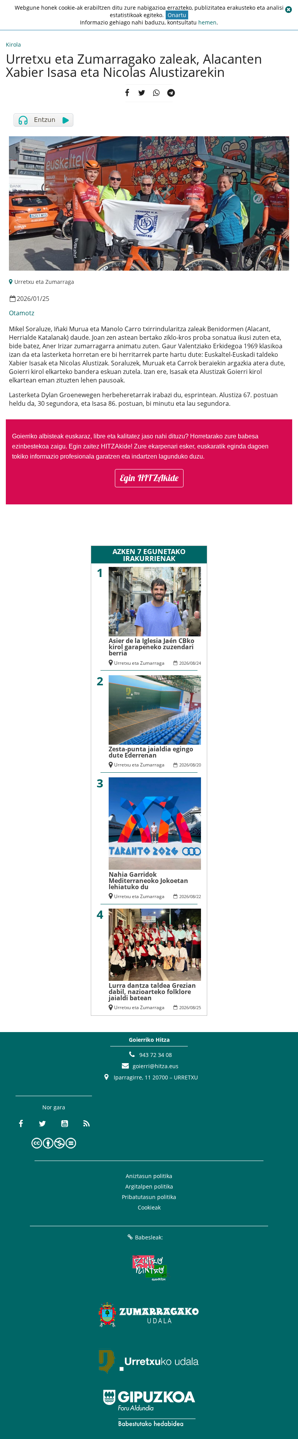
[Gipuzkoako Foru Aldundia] (149, 1408)
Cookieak (149, 1207)
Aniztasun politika (149, 1176)
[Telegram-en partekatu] (171, 93)
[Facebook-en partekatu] (127, 93)
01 (36, 298)
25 (45, 298)
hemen (207, 22)
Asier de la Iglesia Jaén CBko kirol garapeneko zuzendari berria (151, 646)
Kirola (13, 44)
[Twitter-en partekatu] (141, 93)
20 (198, 765)
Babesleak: (149, 1237)
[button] (288, 10)
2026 (24, 298)
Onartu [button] (177, 15)
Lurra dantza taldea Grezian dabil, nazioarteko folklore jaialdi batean (152, 991)
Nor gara (53, 1107)
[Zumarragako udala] (149, 1314)
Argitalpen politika (149, 1186)
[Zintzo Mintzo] (149, 1268)
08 (192, 663)
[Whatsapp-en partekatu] (156, 93)
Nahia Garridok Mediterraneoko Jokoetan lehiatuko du (148, 880)
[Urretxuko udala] (149, 1361)
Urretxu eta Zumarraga (44, 281)
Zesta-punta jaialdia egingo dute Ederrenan (151, 752)
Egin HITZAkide (149, 477)
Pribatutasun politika (149, 1197)
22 (198, 896)
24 (198, 663)
